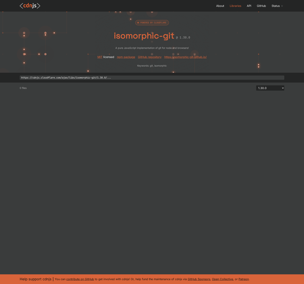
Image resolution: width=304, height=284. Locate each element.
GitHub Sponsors (199, 279)
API (249, 6)
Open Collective (222, 279)
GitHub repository (150, 57)
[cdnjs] (30, 6)
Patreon (244, 279)
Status (276, 6)
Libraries (235, 6)
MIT (99, 57)
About (220, 6)
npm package (126, 57)
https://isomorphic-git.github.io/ (185, 57)
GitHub (261, 6)
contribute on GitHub (80, 279)
